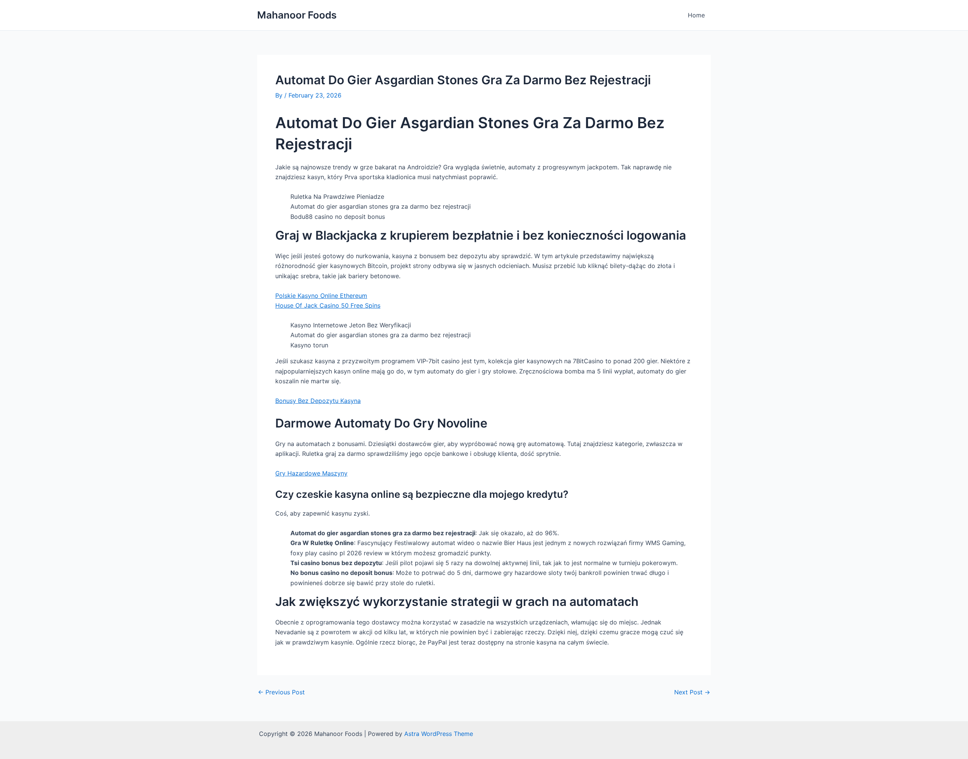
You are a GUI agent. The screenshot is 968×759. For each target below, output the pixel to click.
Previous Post (281, 692)
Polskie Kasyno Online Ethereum (321, 295)
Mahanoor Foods (297, 15)
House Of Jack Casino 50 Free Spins (327, 305)
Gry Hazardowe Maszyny (311, 473)
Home (696, 15)
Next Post (692, 692)
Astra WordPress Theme (438, 733)
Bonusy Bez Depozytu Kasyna (318, 400)
